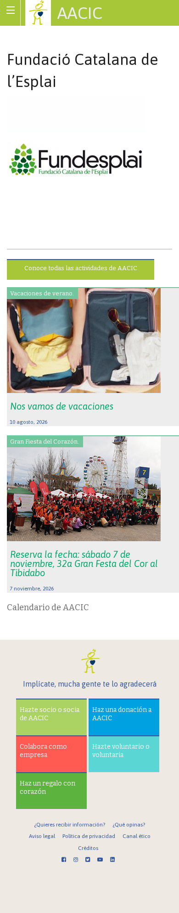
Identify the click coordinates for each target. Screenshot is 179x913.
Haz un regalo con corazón (47, 788)
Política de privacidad (88, 836)
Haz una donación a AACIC (121, 714)
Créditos (88, 848)
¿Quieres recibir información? (69, 824)
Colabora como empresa (43, 751)
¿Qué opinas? (128, 824)
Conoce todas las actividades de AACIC (80, 268)
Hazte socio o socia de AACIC (49, 714)
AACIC (79, 13)
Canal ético (137, 836)
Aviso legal (42, 836)
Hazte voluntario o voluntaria (121, 751)
